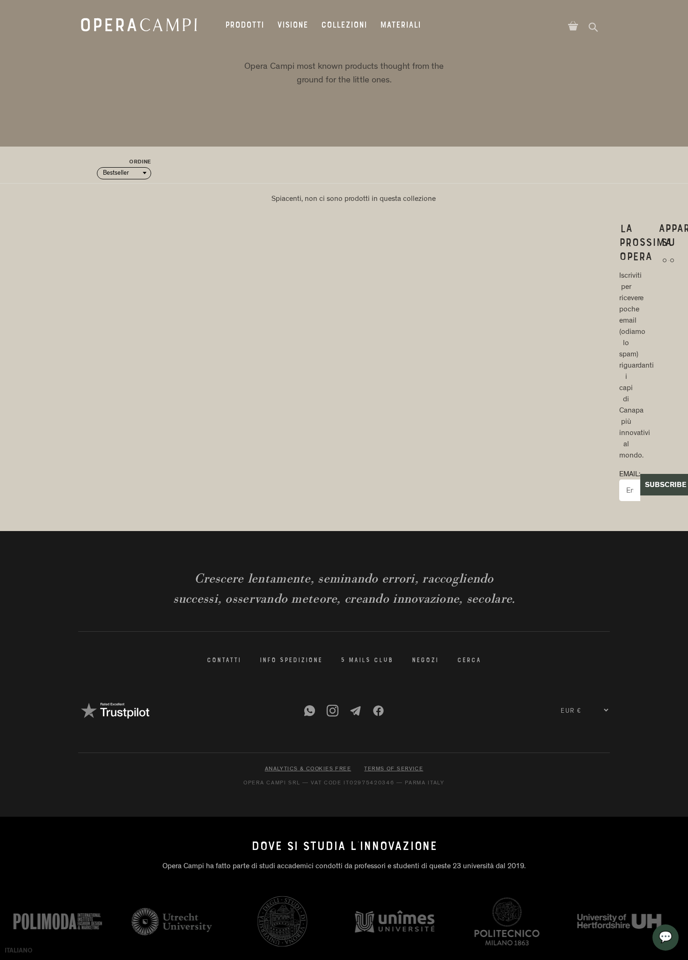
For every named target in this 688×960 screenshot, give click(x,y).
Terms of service (393, 768)
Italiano (18, 950)
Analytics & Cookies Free (308, 768)
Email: (629, 474)
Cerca (469, 660)
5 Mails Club (367, 660)
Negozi (425, 660)
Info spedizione (291, 660)
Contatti (224, 660)
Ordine (140, 161)
